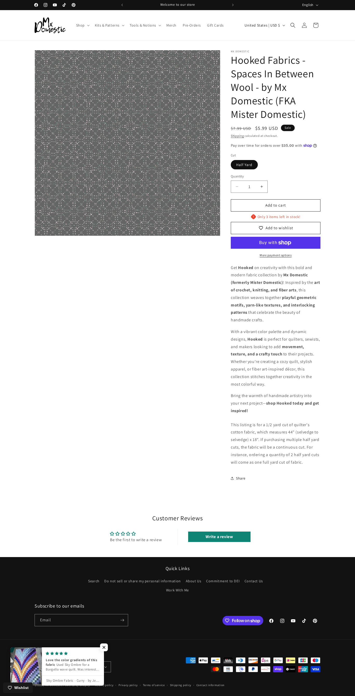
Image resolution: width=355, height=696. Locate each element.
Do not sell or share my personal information (142, 581)
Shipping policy (181, 685)
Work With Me (177, 590)
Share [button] (241, 478)
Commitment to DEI (223, 581)
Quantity (237, 176)
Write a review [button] (219, 536)
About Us (193, 581)
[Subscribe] (122, 620)
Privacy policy (128, 685)
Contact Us (254, 581)
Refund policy (104, 685)
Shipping (237, 136)
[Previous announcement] (122, 5)
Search (94, 581)
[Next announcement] (233, 5)
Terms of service (154, 685)
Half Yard (244, 164)
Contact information (210, 685)
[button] (82, 25)
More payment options (276, 255)
